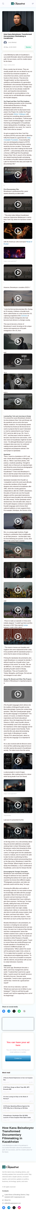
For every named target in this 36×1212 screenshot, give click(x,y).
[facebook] (3, 1011)
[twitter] (14, 1011)
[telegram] (8, 1011)
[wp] (19, 1011)
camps (25, 625)
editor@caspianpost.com (12, 1203)
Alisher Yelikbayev (20, 114)
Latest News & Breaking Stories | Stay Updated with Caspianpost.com (16, 1196)
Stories (28, 47)
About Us (7, 1200)
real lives (24, 315)
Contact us (18, 1058)
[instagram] (19, 1207)
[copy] (24, 1011)
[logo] (18, 3)
